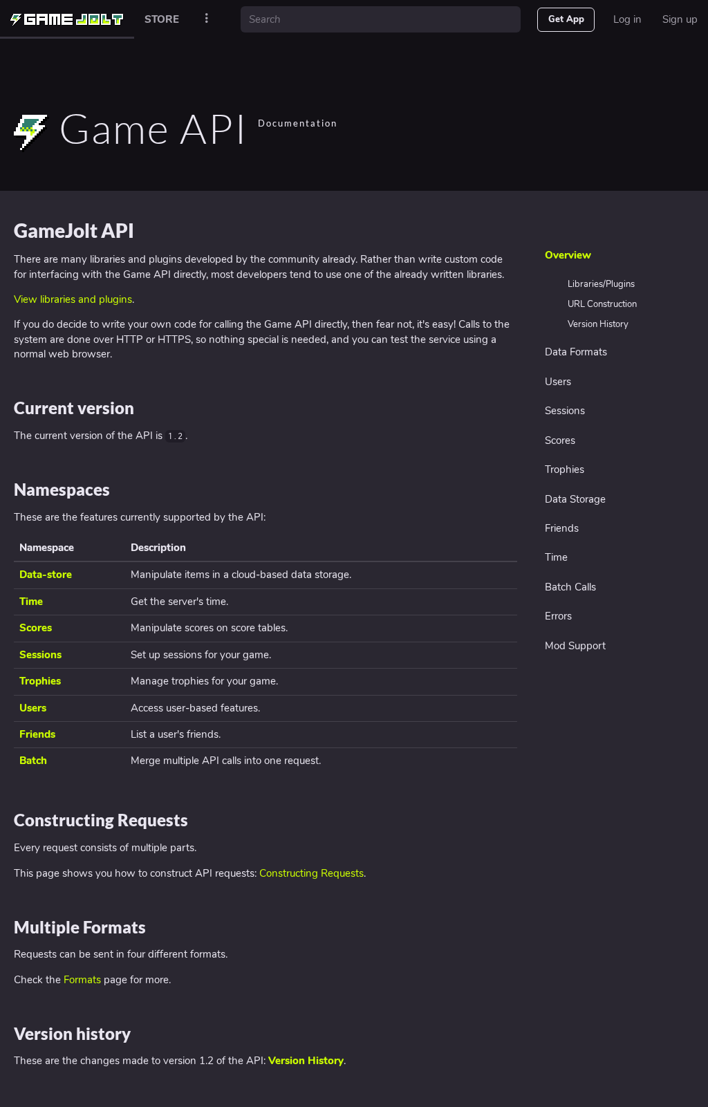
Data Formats (576, 352)
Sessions (565, 411)
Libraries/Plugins (601, 284)
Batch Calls (570, 587)
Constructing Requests (311, 873)
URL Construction (602, 304)
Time (556, 557)
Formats (82, 980)
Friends (562, 528)
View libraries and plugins (73, 299)
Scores (560, 440)
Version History (598, 324)
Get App (566, 19)
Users (558, 382)
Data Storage (575, 499)
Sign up (680, 19)
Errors (558, 616)
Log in (627, 19)
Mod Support (575, 646)
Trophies (564, 469)
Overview (568, 255)
